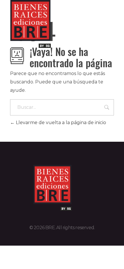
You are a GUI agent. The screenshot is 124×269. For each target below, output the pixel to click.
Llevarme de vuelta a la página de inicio (60, 122)
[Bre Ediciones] (39, 24)
